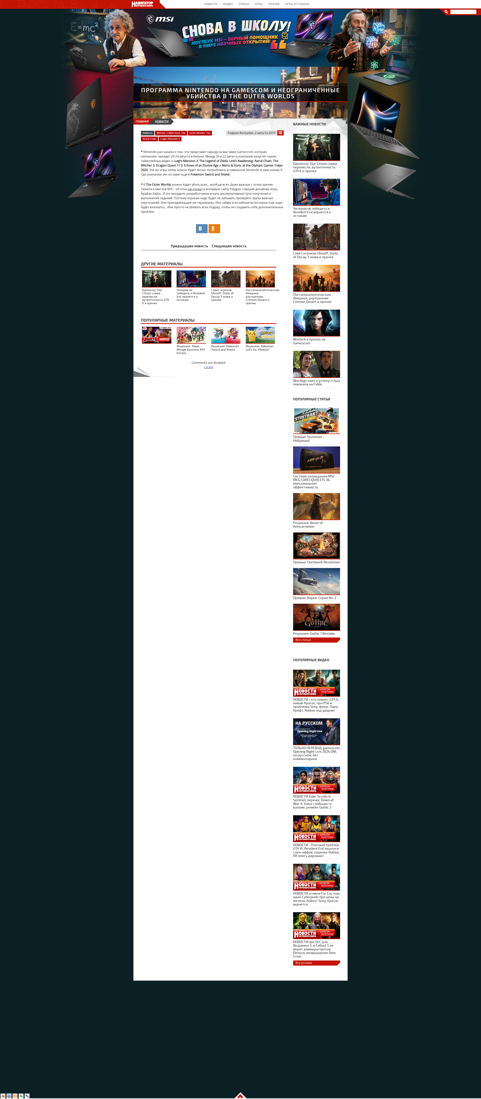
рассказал (195, 189)
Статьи (243, 4)
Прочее (274, 4)
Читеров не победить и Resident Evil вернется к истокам (191, 295)
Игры (259, 4)
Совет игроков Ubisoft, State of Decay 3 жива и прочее (222, 295)
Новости (210, 4)
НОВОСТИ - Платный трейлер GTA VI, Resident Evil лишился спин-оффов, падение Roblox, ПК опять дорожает (316, 850)
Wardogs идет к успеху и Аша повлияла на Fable (316, 382)
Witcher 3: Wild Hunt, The (171, 133)
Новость (148, 133)
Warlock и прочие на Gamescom (309, 341)
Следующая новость (229, 246)
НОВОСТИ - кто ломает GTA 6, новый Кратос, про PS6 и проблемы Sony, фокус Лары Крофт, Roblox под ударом (316, 705)
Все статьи (303, 640)
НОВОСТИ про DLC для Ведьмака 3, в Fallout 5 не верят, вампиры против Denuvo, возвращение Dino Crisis (314, 949)
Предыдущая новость (189, 246)
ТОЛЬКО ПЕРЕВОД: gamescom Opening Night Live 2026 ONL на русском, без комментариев (316, 753)
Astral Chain (149, 138)
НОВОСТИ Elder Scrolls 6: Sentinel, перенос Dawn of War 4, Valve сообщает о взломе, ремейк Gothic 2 (313, 802)
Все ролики (304, 963)
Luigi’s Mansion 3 (170, 138)
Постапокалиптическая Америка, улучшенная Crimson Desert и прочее (262, 296)
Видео (228, 4)
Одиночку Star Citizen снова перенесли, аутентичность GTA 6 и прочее (155, 296)
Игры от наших (297, 4)
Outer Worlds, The (200, 133)
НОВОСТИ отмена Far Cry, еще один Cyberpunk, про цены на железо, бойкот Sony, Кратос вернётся (316, 899)
